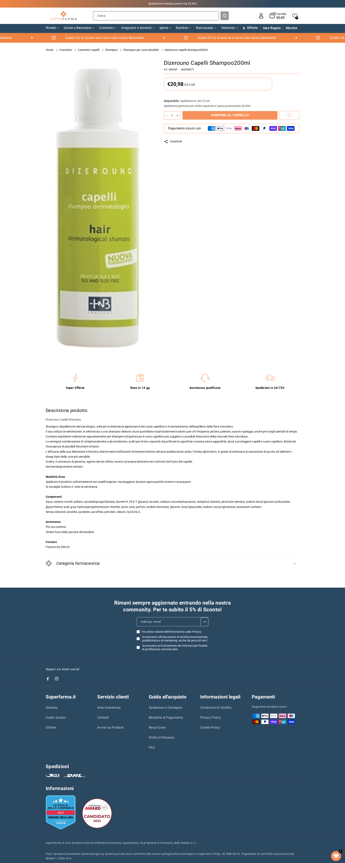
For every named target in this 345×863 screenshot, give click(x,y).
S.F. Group (170, 69)
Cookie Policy (210, 727)
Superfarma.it (61, 697)
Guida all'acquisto (167, 697)
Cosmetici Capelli (89, 49)
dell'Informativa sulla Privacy (182, 631)
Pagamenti (263, 697)
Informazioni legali (220, 697)
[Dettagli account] (261, 15)
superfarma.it (55, 842)
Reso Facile (157, 727)
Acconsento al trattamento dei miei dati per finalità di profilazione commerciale (175, 647)
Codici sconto (56, 717)
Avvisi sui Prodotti (110, 727)
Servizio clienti (113, 697)
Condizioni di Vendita (215, 707)
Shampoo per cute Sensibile (141, 49)
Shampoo (111, 49)
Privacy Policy (210, 717)
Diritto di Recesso (161, 737)
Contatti (103, 717)
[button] (278, 15)
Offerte (51, 727)
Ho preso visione (171, 631)
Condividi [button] (176, 141)
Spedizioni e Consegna (165, 707)
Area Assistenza (109, 707)
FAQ (152, 747)
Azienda (52, 707)
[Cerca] (224, 15)
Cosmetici (66, 49)
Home (50, 49)
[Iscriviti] (204, 621)
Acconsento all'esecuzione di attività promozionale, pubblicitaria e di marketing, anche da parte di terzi (175, 638)
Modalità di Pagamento (166, 717)
